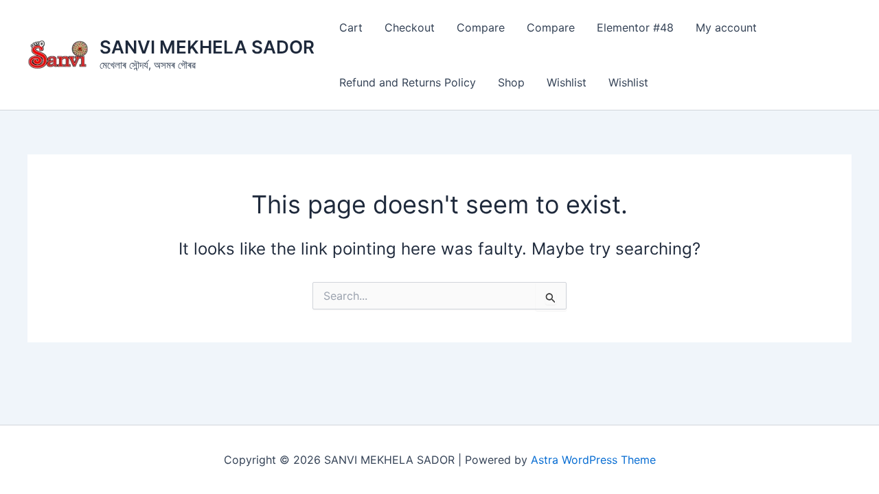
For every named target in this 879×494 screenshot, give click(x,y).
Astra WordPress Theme (593, 460)
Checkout (410, 27)
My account (726, 27)
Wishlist (566, 82)
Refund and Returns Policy (407, 82)
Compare (481, 27)
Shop (511, 82)
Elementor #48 (635, 27)
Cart (351, 27)
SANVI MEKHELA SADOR (207, 47)
